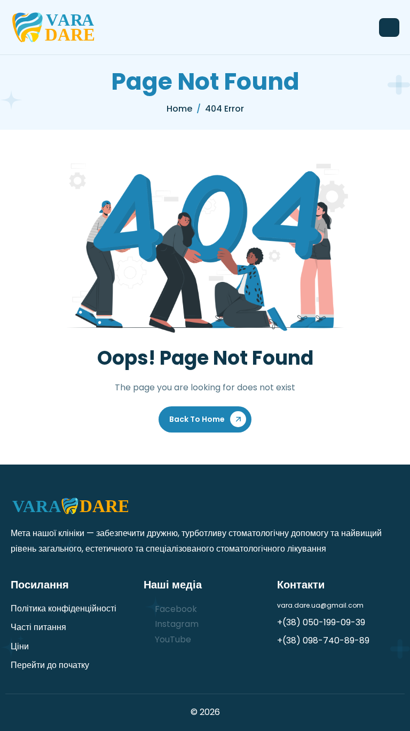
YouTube (172, 639)
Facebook (175, 609)
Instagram (176, 624)
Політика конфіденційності (63, 608)
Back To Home (197, 419)
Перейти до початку (50, 665)
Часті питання (38, 627)
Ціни (20, 646)
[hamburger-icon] (389, 27)
